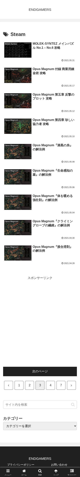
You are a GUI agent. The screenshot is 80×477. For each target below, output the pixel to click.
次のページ (40, 371)
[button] (73, 404)
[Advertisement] (40, 321)
